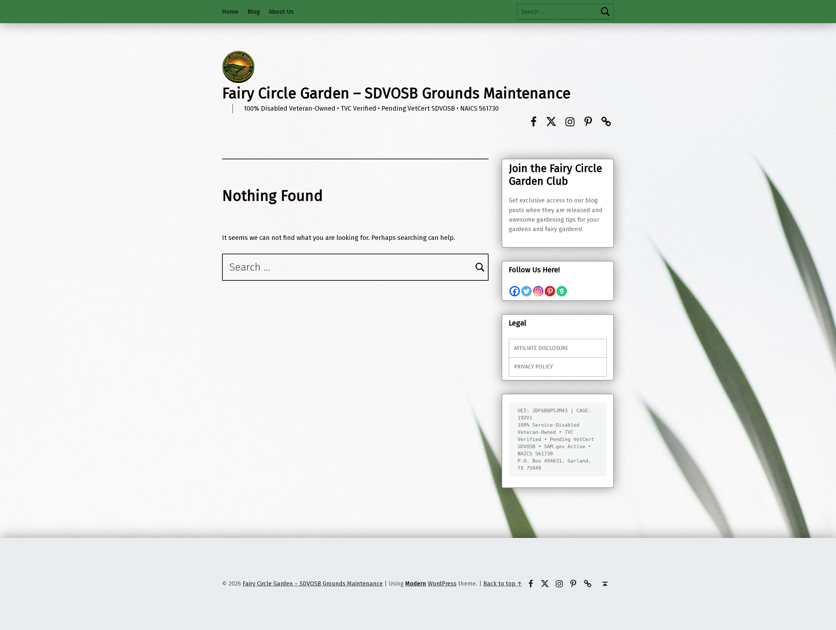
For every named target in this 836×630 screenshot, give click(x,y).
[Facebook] (514, 291)
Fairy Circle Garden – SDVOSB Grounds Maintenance (396, 93)
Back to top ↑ (502, 583)
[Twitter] (526, 291)
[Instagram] (538, 291)
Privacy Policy (533, 367)
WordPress (442, 583)
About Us (281, 11)
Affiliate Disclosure (541, 348)
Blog (254, 11)
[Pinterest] (550, 291)
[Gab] (561, 291)
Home (230, 11)
